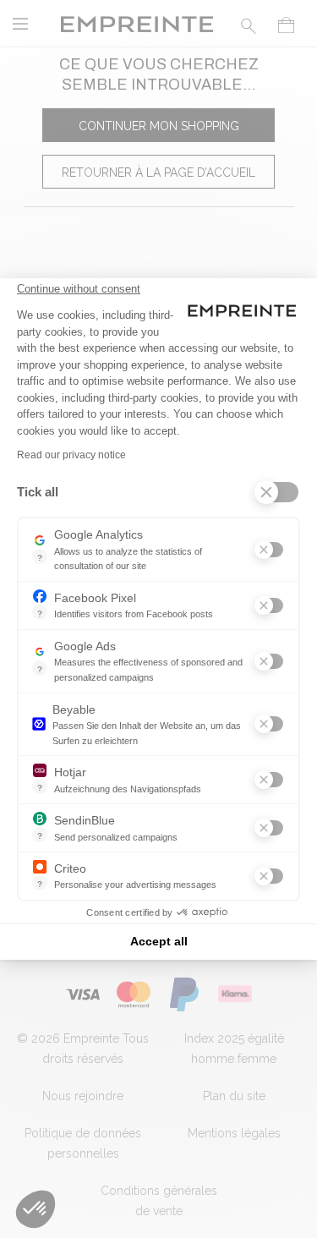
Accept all (159, 941)
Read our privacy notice (71, 455)
